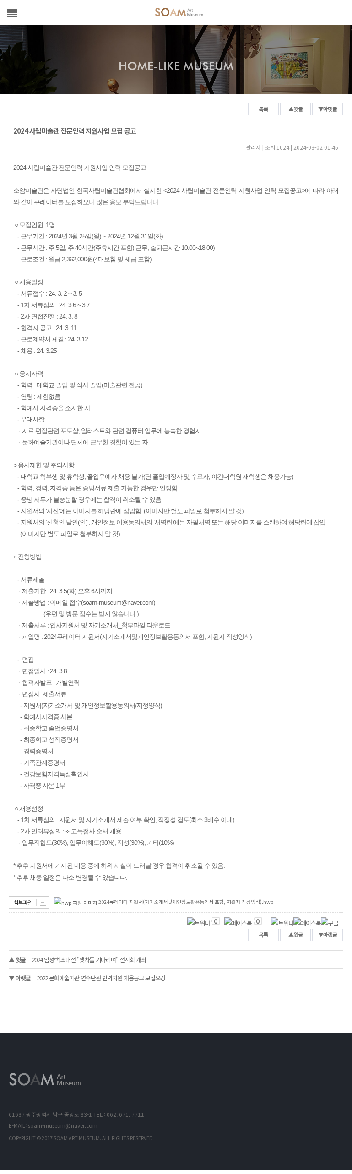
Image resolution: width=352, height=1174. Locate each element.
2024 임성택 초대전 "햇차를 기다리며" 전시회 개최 (77, 959)
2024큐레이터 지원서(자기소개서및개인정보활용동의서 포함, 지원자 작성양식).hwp (185, 901)
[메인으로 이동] (179, 13)
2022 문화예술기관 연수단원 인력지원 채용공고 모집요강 (87, 978)
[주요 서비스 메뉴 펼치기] (12, 11)
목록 (263, 109)
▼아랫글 (327, 109)
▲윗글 (295, 109)
